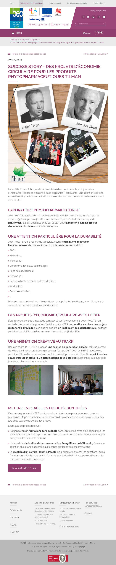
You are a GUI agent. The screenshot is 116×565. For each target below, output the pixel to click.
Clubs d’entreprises (69, 526)
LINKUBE (14, 532)
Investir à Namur (66, 520)
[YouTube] (104, 17)
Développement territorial (77, 3)
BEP (12, 3)
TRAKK (13, 525)
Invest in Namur (90, 543)
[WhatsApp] (98, 17)
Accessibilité (77, 551)
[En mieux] (45, 14)
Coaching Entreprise (44, 503)
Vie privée (67, 551)
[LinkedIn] (93, 17)
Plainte (86, 551)
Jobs (97, 11)
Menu (19, 33)
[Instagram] (88, 17)
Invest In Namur (99, 3)
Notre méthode (41, 520)
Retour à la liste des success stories (29, 54)
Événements (16, 510)
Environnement (55, 3)
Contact (103, 11)
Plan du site (31, 551)
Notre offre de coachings (45, 524)
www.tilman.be (24, 467)
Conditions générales (53, 551)
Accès (91, 11)
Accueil (13, 503)
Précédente (90, 54)
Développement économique (31, 3)
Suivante (102, 54)
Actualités (14, 517)
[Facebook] (83, 17)
